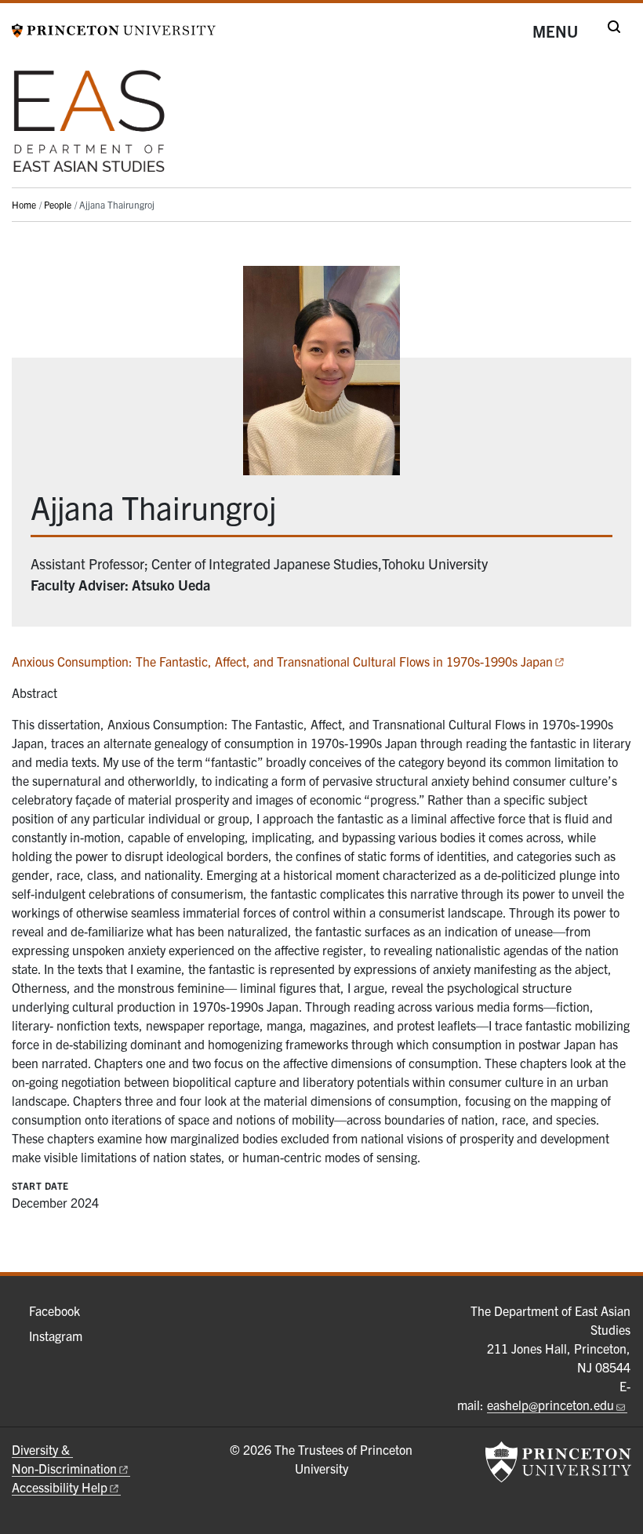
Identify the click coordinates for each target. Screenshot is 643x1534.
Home (24, 204)
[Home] (89, 127)
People (57, 204)
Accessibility (59, 1487)
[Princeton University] (114, 28)
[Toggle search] (614, 27)
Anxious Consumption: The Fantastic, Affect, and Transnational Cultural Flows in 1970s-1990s (282, 661)
